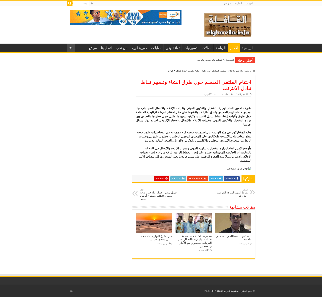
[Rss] (92, 3)
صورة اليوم (139, 48)
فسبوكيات (191, 48)
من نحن (227, 3)
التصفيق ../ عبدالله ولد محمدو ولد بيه (215, 59)
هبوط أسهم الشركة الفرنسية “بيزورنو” (232, 193)
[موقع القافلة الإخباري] (227, 24)
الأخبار (234, 48)
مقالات (206, 48)
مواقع (93, 48)
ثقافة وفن (173, 48)
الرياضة (220, 48)
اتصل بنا (238, 3)
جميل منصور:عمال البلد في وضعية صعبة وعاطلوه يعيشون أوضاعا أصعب (158, 194)
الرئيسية (249, 3)
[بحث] (69, 3)
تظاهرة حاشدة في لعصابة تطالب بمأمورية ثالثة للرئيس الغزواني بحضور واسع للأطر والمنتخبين (195, 241)
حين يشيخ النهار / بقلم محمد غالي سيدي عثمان (155, 237)
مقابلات (156, 48)
